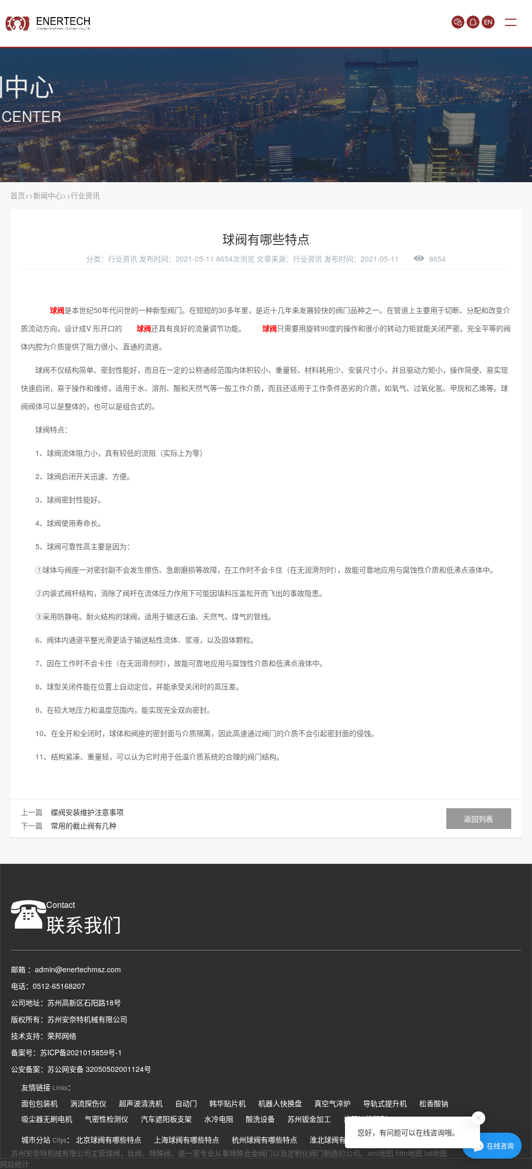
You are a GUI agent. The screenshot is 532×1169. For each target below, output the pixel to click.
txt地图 (435, 1153)
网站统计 (14, 1164)
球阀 (112, 1153)
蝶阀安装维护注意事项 (87, 812)
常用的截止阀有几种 (83, 825)
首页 (17, 195)
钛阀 (134, 1153)
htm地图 (408, 1153)
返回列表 (478, 818)
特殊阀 (160, 1153)
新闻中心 (47, 195)
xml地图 (380, 1153)
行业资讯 (85, 195)
